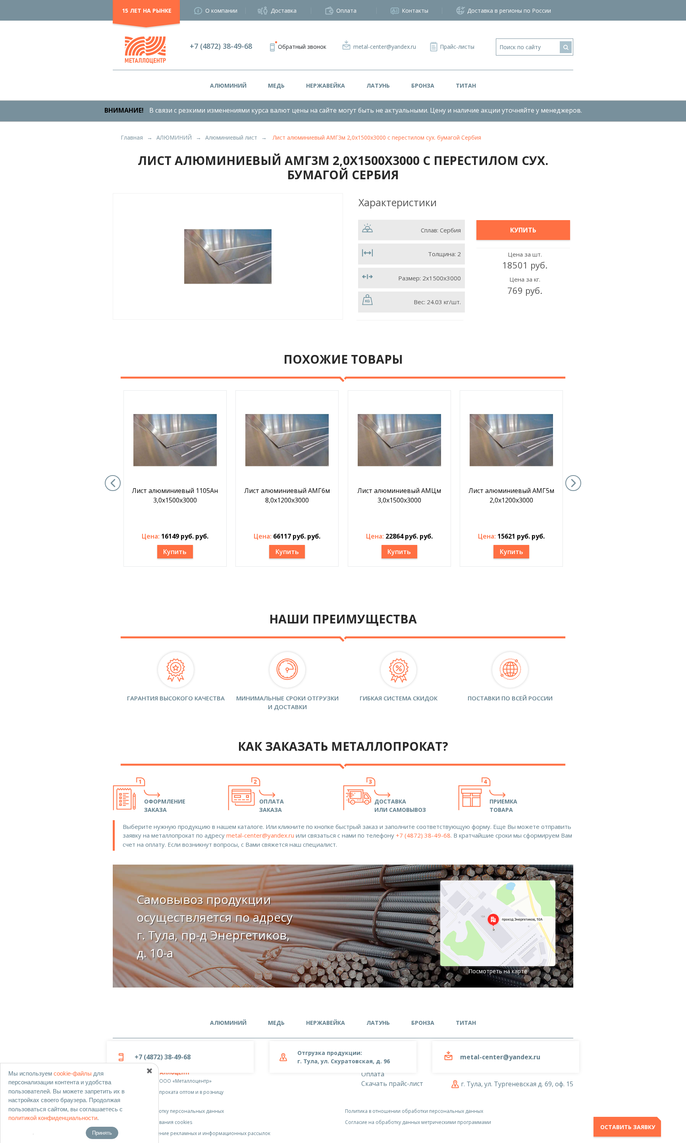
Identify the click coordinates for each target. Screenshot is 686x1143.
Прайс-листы (457, 46)
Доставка (284, 10)
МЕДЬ (276, 85)
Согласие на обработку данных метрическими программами (418, 1122)
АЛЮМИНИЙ (228, 85)
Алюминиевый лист (231, 137)
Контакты (415, 10)
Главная (132, 137)
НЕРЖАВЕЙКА (325, 85)
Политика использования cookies (152, 1122)
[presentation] (113, 483)
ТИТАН (466, 85)
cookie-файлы (73, 1073)
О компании (221, 10)
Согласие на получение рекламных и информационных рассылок (191, 1133)
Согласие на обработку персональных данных (168, 1111)
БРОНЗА (422, 85)
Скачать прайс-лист (392, 1083)
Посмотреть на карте (497, 971)
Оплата (346, 10)
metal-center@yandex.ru (384, 46)
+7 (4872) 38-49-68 (221, 46)
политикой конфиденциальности (52, 1117)
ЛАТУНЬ (378, 85)
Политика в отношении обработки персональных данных (414, 1111)
